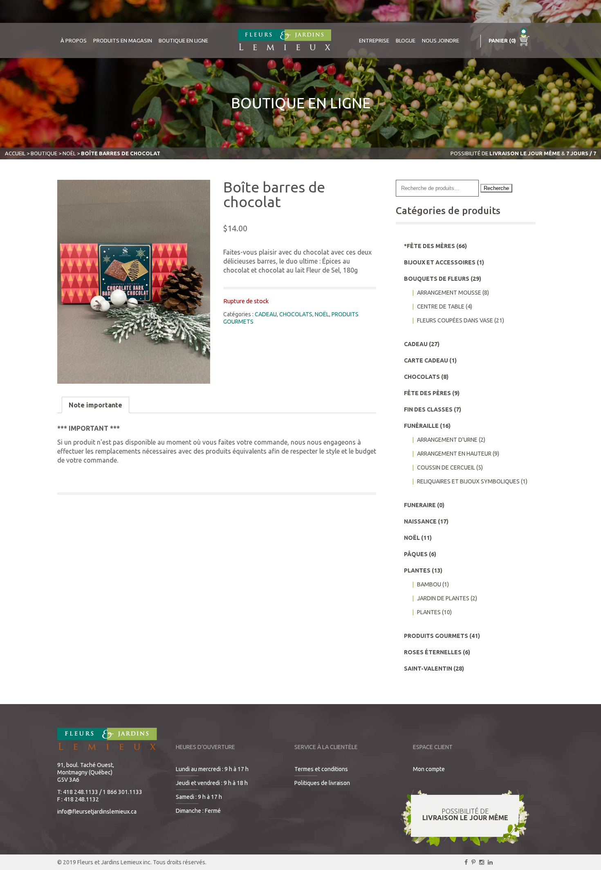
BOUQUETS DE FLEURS (436, 278)
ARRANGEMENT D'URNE (447, 439)
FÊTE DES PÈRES (427, 393)
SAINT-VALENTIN (428, 668)
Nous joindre (440, 40)
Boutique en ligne (183, 40)
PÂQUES (416, 554)
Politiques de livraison (322, 783)
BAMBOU (429, 584)
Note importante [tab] (95, 405)
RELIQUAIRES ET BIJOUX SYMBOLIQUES (468, 481)
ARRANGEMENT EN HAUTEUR (454, 453)
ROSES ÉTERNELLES (433, 652)
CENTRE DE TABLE (440, 306)
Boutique (44, 153)
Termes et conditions (321, 769)
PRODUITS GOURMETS (436, 636)
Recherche (496, 188)
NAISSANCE (420, 521)
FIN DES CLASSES (428, 409)
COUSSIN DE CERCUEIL (446, 467)
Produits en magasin (122, 40)
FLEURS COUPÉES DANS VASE (455, 320)
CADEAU (266, 314)
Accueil (15, 153)
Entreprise (374, 40)
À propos (74, 40)
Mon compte (429, 769)
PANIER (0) (503, 40)
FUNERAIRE (420, 505)
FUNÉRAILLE (421, 426)
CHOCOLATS (295, 314)
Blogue (405, 40)
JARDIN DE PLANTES (443, 598)
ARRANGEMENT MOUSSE (449, 292)
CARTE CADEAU (426, 360)
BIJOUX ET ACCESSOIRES (439, 262)
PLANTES (417, 570)
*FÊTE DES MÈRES (429, 246)
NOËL (69, 153)
